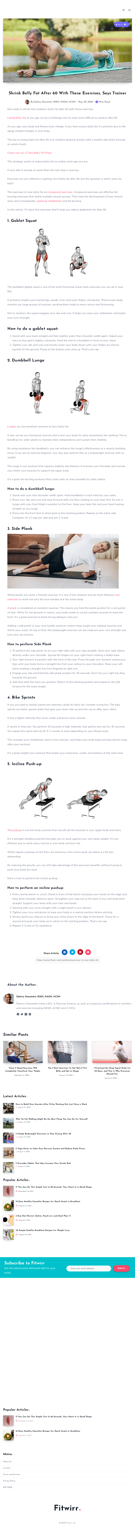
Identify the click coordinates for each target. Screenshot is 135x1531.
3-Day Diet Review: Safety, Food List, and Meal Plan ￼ (43, 1216)
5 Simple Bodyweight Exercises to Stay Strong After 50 (43, 1134)
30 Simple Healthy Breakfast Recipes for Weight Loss (43, 1230)
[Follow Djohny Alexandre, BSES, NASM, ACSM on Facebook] (18, 1014)
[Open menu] (129, 10)
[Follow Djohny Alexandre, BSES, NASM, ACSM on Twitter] (22, 1014)
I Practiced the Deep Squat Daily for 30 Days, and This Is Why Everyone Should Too (112, 1071)
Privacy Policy (9, 1481)
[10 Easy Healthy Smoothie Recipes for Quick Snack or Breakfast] (8, 1205)
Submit (121, 1268)
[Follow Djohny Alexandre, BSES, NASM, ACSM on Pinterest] (30, 1014)
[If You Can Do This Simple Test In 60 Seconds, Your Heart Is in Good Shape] (8, 1191)
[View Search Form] (123, 10)
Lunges (11, 426)
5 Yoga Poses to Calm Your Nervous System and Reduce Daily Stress (50, 1149)
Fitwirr (66, 1508)
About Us (7, 1462)
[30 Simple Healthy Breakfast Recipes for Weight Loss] (8, 1234)
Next (128, 1061)
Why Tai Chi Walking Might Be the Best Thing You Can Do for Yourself (52, 1119)
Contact (6, 1468)
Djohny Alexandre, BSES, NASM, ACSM (55, 102)
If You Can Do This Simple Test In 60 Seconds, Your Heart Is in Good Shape (54, 1187)
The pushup (14, 830)
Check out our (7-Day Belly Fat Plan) (29, 153)
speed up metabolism (49, 201)
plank (13, 608)
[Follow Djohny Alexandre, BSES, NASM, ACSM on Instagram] (26, 1014)
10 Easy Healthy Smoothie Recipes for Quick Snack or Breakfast (48, 1202)
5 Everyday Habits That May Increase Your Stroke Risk (43, 1163)
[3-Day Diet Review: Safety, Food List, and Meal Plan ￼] (8, 1220)
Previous (6, 1061)
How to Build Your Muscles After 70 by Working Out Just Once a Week (51, 1104)
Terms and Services (11, 1474)
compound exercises (60, 192)
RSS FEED (7, 1487)
